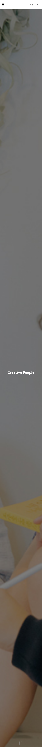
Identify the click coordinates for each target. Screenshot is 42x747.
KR (36, 4)
